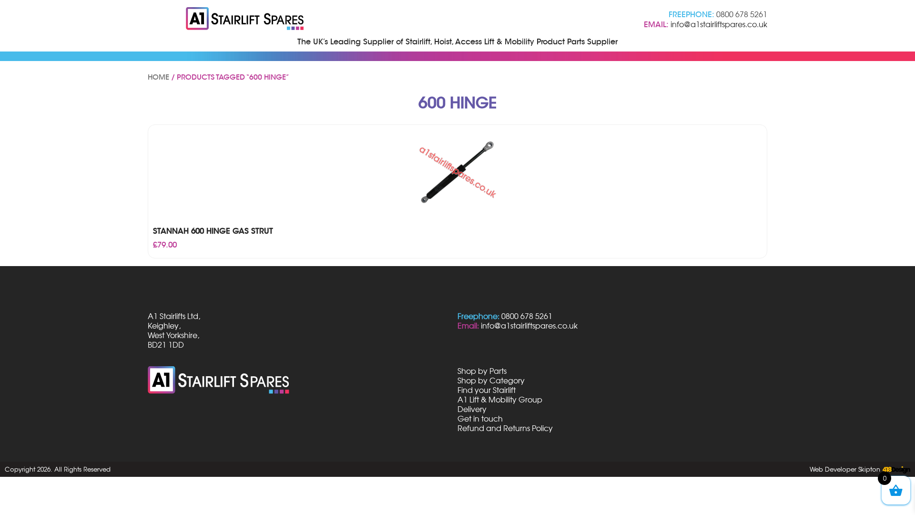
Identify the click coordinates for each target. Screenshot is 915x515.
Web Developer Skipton (845, 469)
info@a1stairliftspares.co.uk (719, 24)
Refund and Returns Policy (505, 428)
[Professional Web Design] (895, 470)
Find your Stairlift (487, 390)
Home (158, 77)
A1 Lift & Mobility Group (500, 399)
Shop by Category (491, 380)
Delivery (472, 409)
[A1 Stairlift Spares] (245, 19)
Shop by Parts (482, 371)
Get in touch (480, 418)
